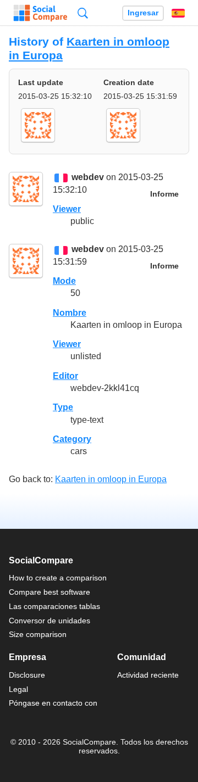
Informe (164, 194)
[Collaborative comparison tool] (40, 13)
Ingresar (143, 13)
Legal (18, 689)
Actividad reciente (148, 675)
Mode (64, 281)
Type (63, 407)
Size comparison (38, 634)
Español (178, 13)
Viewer (67, 209)
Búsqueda (83, 13)
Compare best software (49, 592)
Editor (65, 376)
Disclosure (27, 675)
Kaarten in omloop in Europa (111, 479)
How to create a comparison (58, 577)
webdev (88, 177)
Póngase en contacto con (53, 703)
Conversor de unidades (49, 620)
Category (72, 439)
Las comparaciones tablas (54, 606)
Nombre (69, 312)
